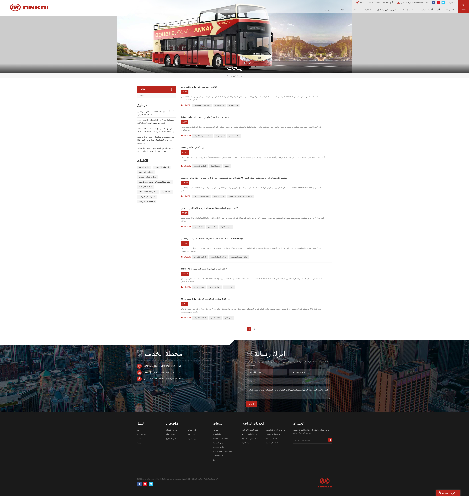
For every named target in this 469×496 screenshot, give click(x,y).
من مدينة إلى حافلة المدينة (275, 430)
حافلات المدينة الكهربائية (202, 136)
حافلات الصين (215, 318)
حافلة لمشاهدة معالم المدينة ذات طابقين (155, 182)
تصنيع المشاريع (171, 438)
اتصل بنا (450, 10)
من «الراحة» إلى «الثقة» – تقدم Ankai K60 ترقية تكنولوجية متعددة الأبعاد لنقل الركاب (155, 121)
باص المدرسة (218, 443)
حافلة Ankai (233, 105)
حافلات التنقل (234, 136)
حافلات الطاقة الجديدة (218, 257)
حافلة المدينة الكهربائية (239, 257)
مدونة (139, 443)
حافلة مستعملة (218, 447)
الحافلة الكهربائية (200, 166)
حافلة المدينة (198, 227)
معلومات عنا (409, 10)
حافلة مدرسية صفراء (250, 438)
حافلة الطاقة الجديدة (220, 438)
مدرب (227, 166)
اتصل (139, 438)
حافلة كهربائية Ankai (147, 201)
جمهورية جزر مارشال (387, 10)
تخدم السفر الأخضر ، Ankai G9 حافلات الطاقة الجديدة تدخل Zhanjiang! (212, 239)
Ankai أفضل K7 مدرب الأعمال (194, 148)
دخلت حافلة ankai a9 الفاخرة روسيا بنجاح (199, 87)
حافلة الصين (212, 227)
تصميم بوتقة (220, 136)
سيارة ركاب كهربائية (147, 197)
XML (191, 479)
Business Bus (218, 456)
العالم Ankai (170, 434)
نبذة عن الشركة (171, 430)
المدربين (216, 430)
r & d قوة (191, 434)
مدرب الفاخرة (219, 196)
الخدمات (367, 10)
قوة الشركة (192, 430)
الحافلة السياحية (214, 287)
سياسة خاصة (198, 479)
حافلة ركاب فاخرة (272, 443)
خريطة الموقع (169, 479)
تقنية (354, 10)
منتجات (342, 10)
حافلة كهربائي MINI (273, 434)
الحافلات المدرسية (146, 172)
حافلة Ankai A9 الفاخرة (202, 105)
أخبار (138, 430)
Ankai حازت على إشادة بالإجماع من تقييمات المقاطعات (205, 117)
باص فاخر (228, 318)
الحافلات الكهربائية (162, 167)
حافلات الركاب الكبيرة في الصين (240, 196)
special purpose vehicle (222, 451)
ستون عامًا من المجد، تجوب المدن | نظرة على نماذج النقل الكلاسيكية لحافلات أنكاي (155, 150)
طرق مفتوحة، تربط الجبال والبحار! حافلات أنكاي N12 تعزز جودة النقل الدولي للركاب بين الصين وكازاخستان (155, 140)
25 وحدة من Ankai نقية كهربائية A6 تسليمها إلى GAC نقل (205, 299)
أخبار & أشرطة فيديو (430, 10)
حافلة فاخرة (219, 105)
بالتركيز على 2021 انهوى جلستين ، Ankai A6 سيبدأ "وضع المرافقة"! (209, 208)
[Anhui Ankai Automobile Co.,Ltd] (29, 7)
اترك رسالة (449, 493)
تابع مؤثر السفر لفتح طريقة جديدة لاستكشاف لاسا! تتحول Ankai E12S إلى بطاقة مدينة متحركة (155, 130)
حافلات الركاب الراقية (201, 196)
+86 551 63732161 (366, 2)
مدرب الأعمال (215, 166)
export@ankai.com (420, 2)
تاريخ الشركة (192, 438)
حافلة (141, 95)
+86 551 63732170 (382, 2)
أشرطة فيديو (141, 434)
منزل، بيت (327, 10)
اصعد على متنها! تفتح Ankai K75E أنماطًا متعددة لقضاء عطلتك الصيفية (155, 113)
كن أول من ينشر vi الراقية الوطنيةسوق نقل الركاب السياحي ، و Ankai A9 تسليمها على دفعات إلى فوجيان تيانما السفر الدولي (234, 178)
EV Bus (215, 460)
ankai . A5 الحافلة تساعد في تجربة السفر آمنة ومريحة (204, 269)
